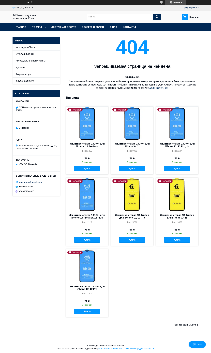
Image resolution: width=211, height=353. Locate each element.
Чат (200, 344)
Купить (87, 169)
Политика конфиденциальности (139, 348)
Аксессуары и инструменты (30, 60)
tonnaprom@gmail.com (30, 182)
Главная (20, 27)
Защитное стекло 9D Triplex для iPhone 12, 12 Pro (132, 216)
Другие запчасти (25, 81)
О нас (113, 27)
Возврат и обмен (93, 27)
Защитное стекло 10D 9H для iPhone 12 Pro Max (87, 145)
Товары (37, 27)
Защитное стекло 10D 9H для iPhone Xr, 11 (132, 145)
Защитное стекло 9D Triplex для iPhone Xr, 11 (177, 216)
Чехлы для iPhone (26, 47)
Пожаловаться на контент (110, 348)
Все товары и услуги (185, 325)
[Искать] (157, 17)
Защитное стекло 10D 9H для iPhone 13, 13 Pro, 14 (177, 145)
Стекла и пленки (25, 54)
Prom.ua (120, 345)
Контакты (129, 27)
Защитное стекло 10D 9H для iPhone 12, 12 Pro (87, 287)
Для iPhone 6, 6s (158, 87)
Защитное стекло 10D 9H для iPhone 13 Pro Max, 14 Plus (87, 216)
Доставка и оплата (63, 27)
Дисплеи (20, 67)
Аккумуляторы (23, 74)
